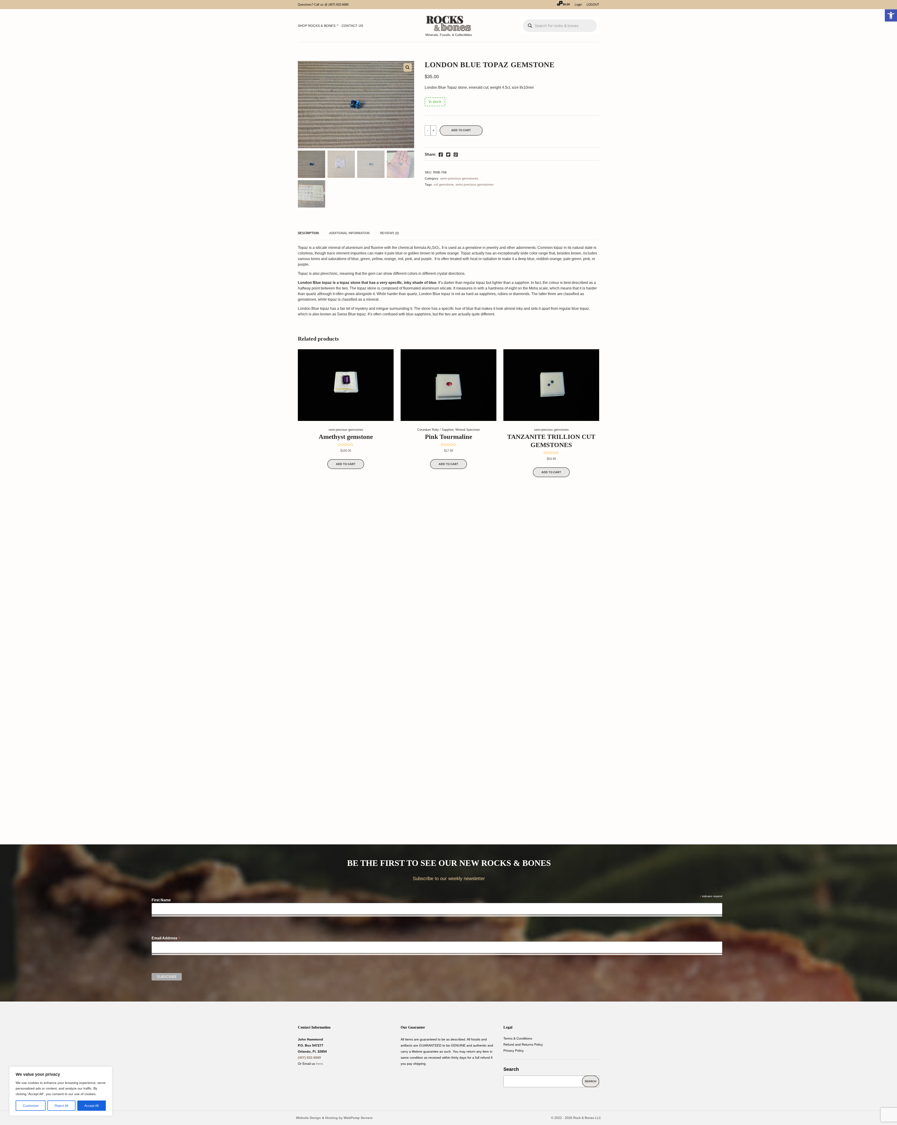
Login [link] (578, 4)
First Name (161, 900)
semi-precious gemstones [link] (459, 178)
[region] (60, 1091)
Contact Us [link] (352, 26)
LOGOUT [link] (593, 4)
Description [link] (308, 233)
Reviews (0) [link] (389, 233)
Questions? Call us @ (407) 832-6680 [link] (323, 4)
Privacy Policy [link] (513, 1050)
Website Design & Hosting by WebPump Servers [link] (334, 1118)
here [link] (319, 1063)
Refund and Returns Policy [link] (523, 1044)
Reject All (61, 1105)
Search (511, 1069)
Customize (31, 1105)
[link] (891, 15)
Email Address (166, 938)
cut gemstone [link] (444, 184)
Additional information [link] (349, 233)
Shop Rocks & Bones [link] (316, 26)
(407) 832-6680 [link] (309, 1057)
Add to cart (461, 130)
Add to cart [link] (346, 464)
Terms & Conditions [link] (517, 1038)
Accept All (91, 1105)
